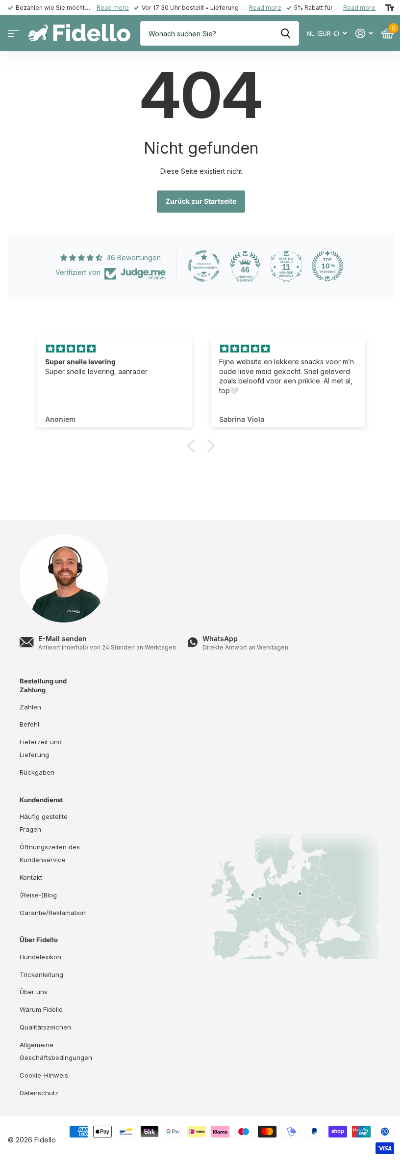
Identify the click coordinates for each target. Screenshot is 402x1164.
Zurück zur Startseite (201, 201)
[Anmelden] (364, 34)
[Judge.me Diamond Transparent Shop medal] (204, 266)
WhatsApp (220, 638)
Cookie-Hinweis (44, 1075)
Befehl (29, 724)
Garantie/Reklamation (53, 913)
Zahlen (30, 707)
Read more (113, 7)
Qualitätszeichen (45, 1027)
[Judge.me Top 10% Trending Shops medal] (327, 266)
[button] (194, 446)
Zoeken (285, 33)
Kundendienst (41, 800)
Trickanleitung (41, 974)
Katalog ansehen (13, 33)
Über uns (34, 992)
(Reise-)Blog (38, 895)
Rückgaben (37, 772)
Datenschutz (39, 1093)
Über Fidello (39, 940)
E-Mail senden (62, 638)
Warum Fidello (41, 1009)
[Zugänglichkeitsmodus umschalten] (389, 8)
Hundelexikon (40, 957)
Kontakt (31, 877)
